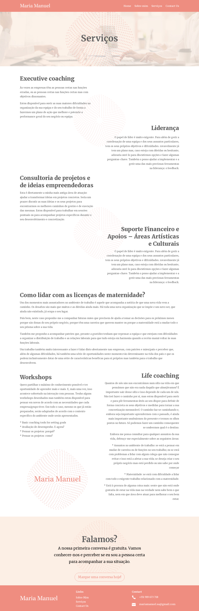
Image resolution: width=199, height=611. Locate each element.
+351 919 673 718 (148, 597)
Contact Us (172, 5)
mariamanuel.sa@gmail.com (157, 604)
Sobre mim (141, 5)
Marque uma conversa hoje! (99, 577)
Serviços (156, 5)
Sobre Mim (82, 597)
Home (127, 5)
